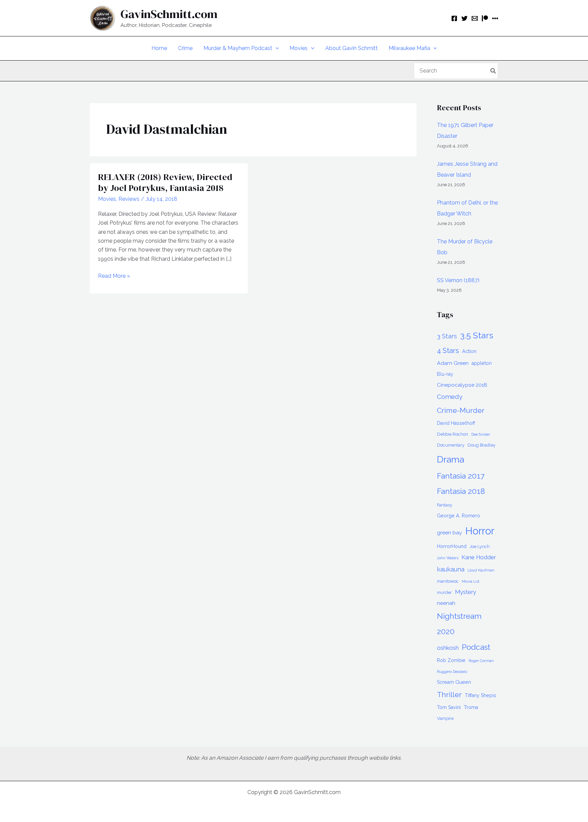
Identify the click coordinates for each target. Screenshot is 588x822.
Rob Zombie (451, 660)
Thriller (449, 694)
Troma (471, 707)
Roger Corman (481, 661)
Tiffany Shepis (480, 695)
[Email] (475, 18)
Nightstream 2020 (459, 624)
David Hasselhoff (456, 423)
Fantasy (444, 504)
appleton (482, 363)
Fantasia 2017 (461, 475)
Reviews (129, 199)
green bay (449, 532)
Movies (107, 199)
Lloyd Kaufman (481, 570)
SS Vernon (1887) (458, 280)
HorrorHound (452, 546)
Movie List (470, 581)
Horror (479, 531)
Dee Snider (480, 434)
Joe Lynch (480, 546)
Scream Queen (454, 682)
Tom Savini (449, 707)
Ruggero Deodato (452, 672)
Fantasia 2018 (461, 491)
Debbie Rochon (452, 434)
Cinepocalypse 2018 (462, 385)
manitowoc (448, 581)
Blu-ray (445, 374)
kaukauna (450, 569)
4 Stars (448, 350)
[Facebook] (454, 18)
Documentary (450, 445)
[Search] (493, 71)
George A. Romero (458, 515)
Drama (450, 459)
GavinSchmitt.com (168, 14)
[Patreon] (485, 18)
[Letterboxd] (495, 18)
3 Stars (447, 336)
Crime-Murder (461, 410)
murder (444, 592)
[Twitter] (464, 18)
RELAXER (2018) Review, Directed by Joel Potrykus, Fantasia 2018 (165, 182)
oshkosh (448, 647)
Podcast (476, 647)
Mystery (465, 592)
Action (469, 351)
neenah (446, 603)
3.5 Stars (476, 335)
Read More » (114, 276)
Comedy (449, 396)
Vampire (445, 718)
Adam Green (453, 363)
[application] (275, 48)
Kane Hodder (478, 557)
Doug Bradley (481, 445)
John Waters (447, 558)
